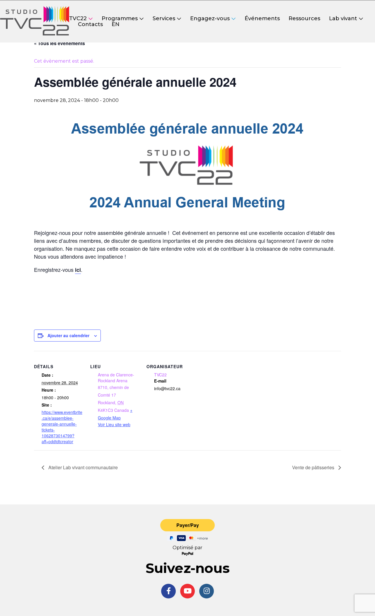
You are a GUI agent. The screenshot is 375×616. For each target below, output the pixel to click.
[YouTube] (187, 591)
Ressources (304, 18)
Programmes (120, 18)
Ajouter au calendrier (68, 335)
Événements (262, 18)
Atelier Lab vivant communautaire (82, 467)
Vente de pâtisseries (313, 467)
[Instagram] (206, 591)
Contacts (90, 24)
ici (78, 270)
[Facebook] (168, 591)
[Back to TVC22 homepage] (34, 21)
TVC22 (78, 18)
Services (164, 18)
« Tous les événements (59, 43)
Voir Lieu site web (114, 424)
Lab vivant (343, 18)
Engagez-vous (210, 18)
